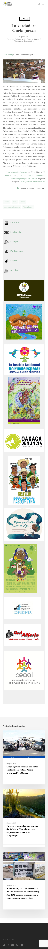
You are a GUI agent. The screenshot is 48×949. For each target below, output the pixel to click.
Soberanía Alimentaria (12, 207)
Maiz (24, 39)
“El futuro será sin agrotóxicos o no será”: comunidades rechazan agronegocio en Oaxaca (25, 175)
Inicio (5, 54)
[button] (43, 4)
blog (11, 54)
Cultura (18, 39)
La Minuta (25, 18)
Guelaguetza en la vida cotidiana (32, 181)
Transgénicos (29, 41)
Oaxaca (30, 39)
